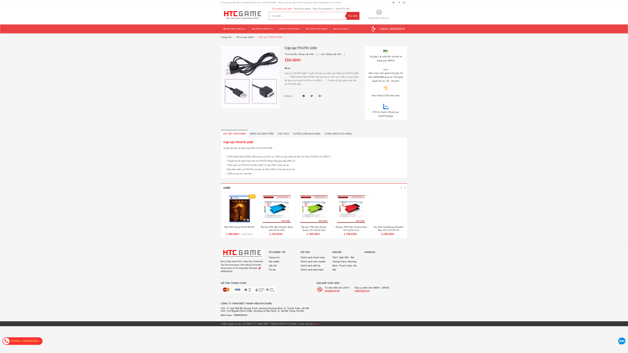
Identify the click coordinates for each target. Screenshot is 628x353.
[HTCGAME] (242, 14)
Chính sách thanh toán (313, 257)
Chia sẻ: (288, 96)
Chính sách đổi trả (310, 265)
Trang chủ (274, 257)
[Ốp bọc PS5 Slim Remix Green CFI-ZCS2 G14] (314, 209)
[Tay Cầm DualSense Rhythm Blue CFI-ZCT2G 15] (388, 209)
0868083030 (332, 291)
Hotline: (392, 28)
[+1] (320, 96)
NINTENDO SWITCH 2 (262, 29)
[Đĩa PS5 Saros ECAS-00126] (239, 209)
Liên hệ (273, 265)
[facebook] (399, 2)
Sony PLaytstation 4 (323, 8)
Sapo (317, 323)
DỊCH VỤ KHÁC (340, 29)
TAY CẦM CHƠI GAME (316, 29)
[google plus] (404, 2)
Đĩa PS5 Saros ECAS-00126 (239, 227)
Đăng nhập (374, 18)
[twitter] (393, 2)
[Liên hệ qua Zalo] (622, 341)
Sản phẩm (274, 261)
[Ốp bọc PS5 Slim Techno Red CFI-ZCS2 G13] (351, 209)
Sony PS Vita (342, 8)
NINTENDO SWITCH (235, 29)
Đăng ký (385, 18)
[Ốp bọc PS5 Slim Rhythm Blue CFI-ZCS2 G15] (277, 209)
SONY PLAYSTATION (289, 29)
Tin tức (272, 269)
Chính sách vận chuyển (313, 261)
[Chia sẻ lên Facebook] (304, 96)
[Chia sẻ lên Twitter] (312, 96)
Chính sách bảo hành (312, 269)
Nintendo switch (302, 8)
